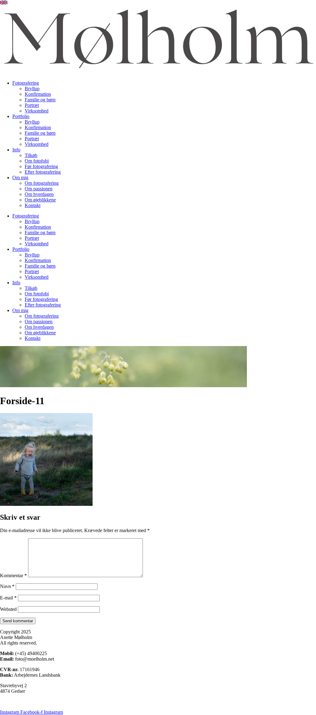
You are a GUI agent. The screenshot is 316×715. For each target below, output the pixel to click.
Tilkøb (31, 155)
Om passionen (38, 188)
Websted (8, 609)
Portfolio (20, 116)
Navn (7, 586)
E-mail (8, 597)
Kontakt (32, 205)
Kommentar (13, 575)
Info (16, 149)
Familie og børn (40, 99)
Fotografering (25, 83)
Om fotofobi (37, 160)
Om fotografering (42, 183)
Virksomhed (36, 110)
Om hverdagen (39, 194)
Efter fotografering (43, 172)
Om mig (20, 177)
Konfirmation (38, 94)
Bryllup (32, 88)
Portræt (32, 105)
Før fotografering (41, 166)
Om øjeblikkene (40, 199)
